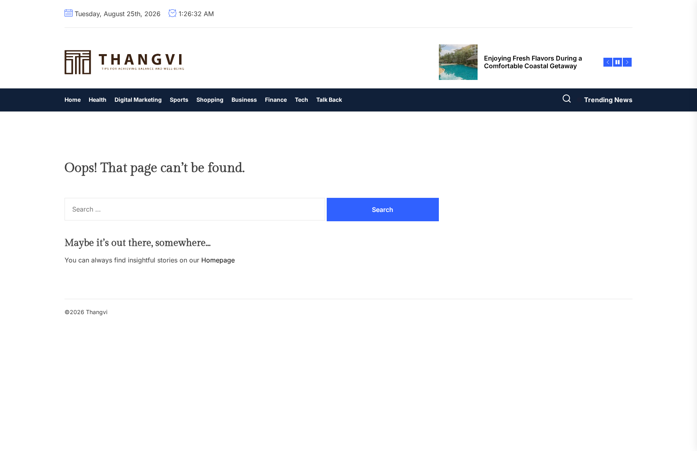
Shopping (209, 99)
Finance (276, 99)
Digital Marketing (138, 99)
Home (73, 99)
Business (244, 99)
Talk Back (329, 99)
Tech (301, 99)
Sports (179, 99)
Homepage (218, 260)
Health (97, 99)
